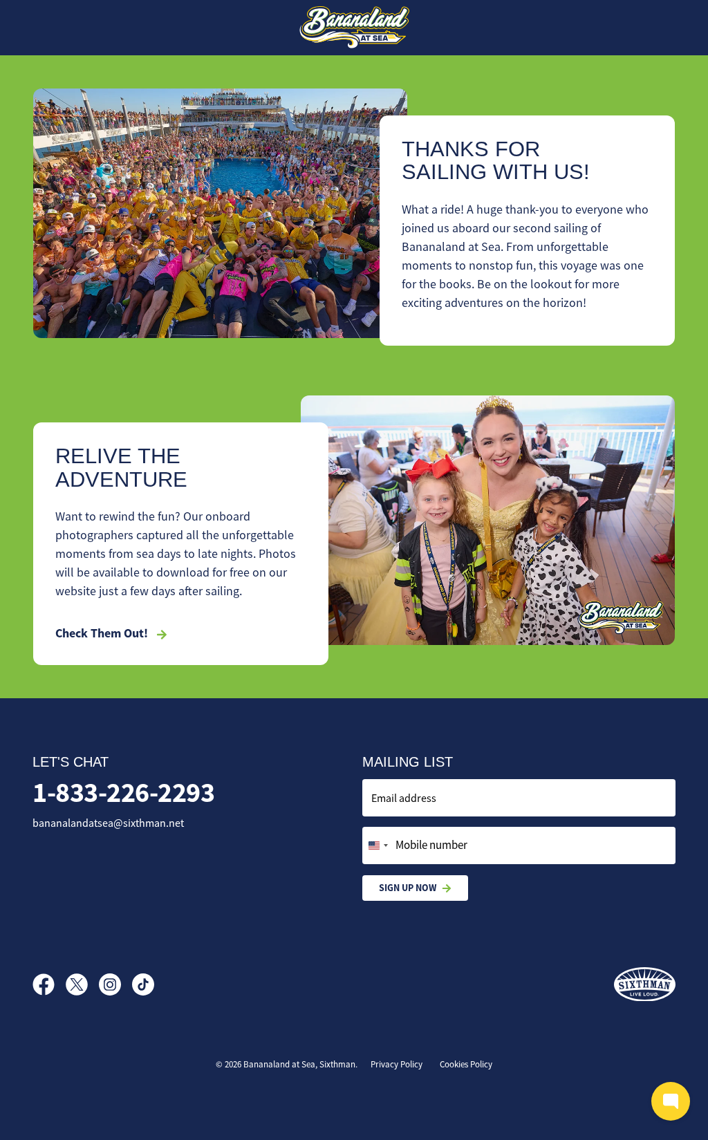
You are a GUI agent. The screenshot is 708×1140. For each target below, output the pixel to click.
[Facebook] (49, 984)
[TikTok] (143, 984)
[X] (82, 984)
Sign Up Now (407, 887)
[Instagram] (115, 984)
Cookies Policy (466, 1064)
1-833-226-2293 (123, 792)
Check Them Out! (103, 633)
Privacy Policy (396, 1064)
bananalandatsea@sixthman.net (108, 823)
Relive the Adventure (121, 468)
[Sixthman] (645, 984)
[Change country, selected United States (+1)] (377, 845)
